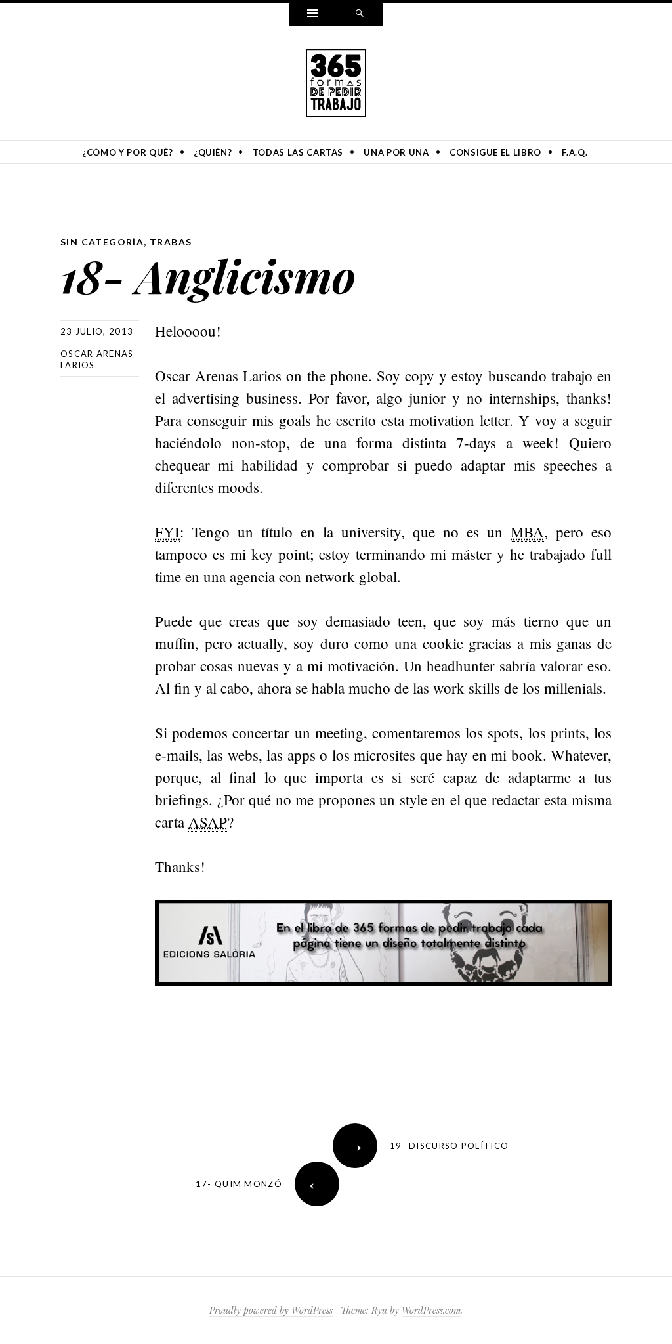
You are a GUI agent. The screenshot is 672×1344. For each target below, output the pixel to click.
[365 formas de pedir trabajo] (336, 81)
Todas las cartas (298, 152)
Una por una (396, 152)
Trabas (171, 241)
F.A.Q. (574, 152)
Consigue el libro (495, 152)
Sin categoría (102, 241)
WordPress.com (431, 1310)
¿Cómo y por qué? (127, 152)
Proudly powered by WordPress (271, 1310)
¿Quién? (213, 152)
